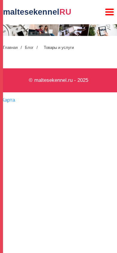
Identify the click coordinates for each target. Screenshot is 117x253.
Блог (29, 47)
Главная (10, 47)
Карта (8, 100)
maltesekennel (37, 11)
